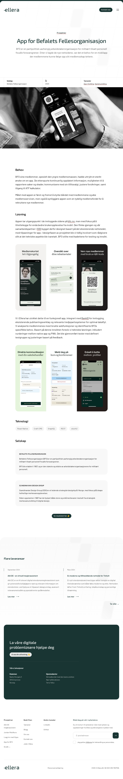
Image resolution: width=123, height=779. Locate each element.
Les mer (11, 596)
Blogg (26, 730)
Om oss (26, 734)
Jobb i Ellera (28, 744)
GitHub (46, 730)
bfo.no (71, 221)
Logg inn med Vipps (11, 737)
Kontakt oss (28, 739)
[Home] (11, 10)
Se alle (7, 747)
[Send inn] (116, 735)
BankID (85, 318)
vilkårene (89, 742)
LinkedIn (47, 725)
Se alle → (114, 603)
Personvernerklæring (55, 768)
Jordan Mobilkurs (10, 732)
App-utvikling (89, 84)
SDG (39, 228)
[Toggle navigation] (117, 9)
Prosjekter (61, 33)
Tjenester (27, 725)
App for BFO (8, 742)
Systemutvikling (101, 84)
